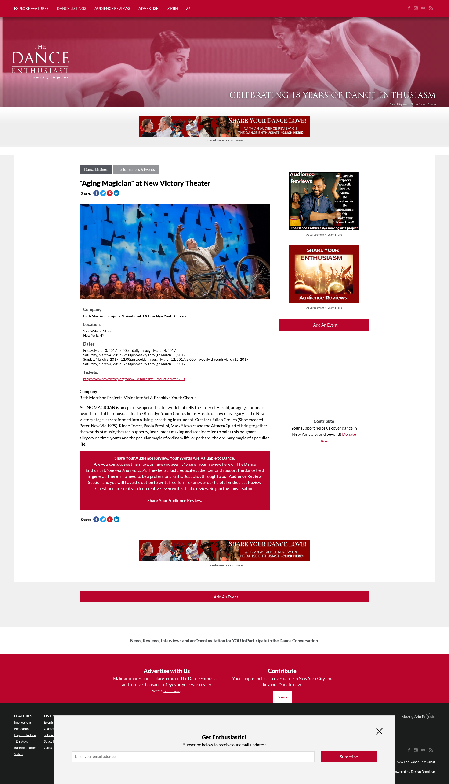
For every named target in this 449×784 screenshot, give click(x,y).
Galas (48, 748)
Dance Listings (71, 8)
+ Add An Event (324, 324)
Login (172, 8)
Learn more (171, 691)
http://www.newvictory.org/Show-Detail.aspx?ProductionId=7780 (134, 379)
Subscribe (349, 756)
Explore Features (31, 8)
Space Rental (53, 741)
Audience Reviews (112, 8)
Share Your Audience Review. (174, 500)
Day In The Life (25, 735)
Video (18, 754)
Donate (282, 697)
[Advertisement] (324, 379)
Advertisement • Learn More (225, 140)
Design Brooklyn (423, 771)
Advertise (148, 8)
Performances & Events (136, 169)
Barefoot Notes (25, 748)
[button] (186, 9)
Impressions (23, 722)
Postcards (21, 729)
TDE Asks (21, 741)
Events (49, 722)
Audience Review (245, 476)
